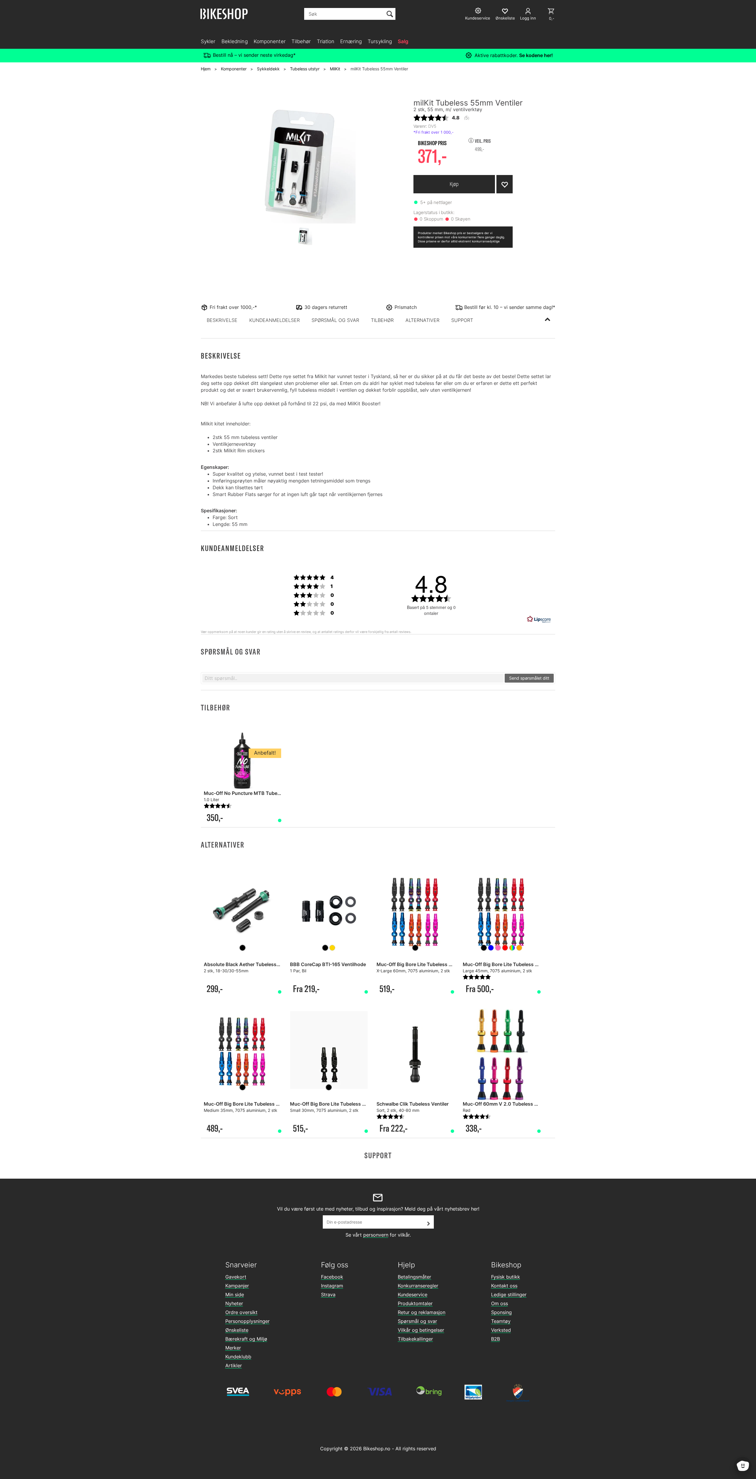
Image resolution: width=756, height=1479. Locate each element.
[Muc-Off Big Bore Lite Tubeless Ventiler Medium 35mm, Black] (242, 1050)
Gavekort (235, 1277)
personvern (375, 1235)
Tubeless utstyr (305, 68)
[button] (222, 320)
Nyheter (234, 1303)
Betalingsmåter (414, 1277)
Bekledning (234, 41)
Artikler (233, 1365)
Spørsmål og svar (417, 1321)
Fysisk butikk (505, 1277)
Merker (233, 1348)
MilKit (335, 68)
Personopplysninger (247, 1321)
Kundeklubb (238, 1357)
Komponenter (270, 41)
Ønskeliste (236, 1330)
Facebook (332, 1277)
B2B (495, 1339)
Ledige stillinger (509, 1294)
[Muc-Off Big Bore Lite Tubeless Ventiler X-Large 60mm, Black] (415, 910)
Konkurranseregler (418, 1286)
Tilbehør (301, 41)
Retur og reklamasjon (421, 1312)
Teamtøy (501, 1321)
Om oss (499, 1303)
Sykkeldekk (268, 68)
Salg (403, 41)
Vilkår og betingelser (421, 1330)
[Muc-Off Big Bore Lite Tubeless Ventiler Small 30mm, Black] (328, 1050)
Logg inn (528, 18)
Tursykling (380, 41)
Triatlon (326, 41)
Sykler (208, 41)
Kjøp (454, 184)
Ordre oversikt (241, 1312)
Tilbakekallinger (415, 1339)
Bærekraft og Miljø (246, 1339)
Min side (234, 1294)
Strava (328, 1294)
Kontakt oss (504, 1286)
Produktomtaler (415, 1303)
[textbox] (353, 678)
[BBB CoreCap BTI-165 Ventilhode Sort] (328, 910)
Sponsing (501, 1312)
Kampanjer (237, 1286)
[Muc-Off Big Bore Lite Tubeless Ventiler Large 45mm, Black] (501, 910)
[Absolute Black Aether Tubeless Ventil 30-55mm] (242, 910)
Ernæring (351, 41)
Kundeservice (412, 1294)
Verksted (501, 1330)
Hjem (206, 68)
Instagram (332, 1286)
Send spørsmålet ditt (529, 678)
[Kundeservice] (479, 11)
